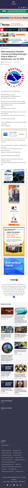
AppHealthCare (17, 450)
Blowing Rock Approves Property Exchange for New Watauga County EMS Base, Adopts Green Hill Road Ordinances (7, 358)
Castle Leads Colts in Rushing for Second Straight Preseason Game (6, 336)
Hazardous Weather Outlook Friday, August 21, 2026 (7, 390)
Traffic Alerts (21, 481)
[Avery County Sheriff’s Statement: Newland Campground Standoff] (21, 368)
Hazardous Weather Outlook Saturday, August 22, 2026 (6, 374)
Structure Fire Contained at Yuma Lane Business (7, 316)
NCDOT (18, 464)
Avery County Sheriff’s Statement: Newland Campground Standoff (20, 375)
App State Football (6, 452)
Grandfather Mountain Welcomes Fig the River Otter (20, 351)
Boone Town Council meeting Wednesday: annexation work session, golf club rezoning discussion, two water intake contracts (21, 319)
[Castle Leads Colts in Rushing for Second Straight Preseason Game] (7, 329)
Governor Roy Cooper (7, 459)
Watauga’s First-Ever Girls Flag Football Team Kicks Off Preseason (21, 335)
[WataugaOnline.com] (14, 3)
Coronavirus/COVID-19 (7, 457)
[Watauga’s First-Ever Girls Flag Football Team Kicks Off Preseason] (21, 329)
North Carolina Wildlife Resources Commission (12, 466)
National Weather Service (7, 62)
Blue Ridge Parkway (7, 455)
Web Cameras (14, 481)
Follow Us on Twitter (6, 408)
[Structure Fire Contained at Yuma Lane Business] (7, 311)
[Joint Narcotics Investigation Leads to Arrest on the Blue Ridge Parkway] (21, 383)
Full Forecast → (23, 45)
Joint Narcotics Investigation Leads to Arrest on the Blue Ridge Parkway (20, 390)
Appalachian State (6, 450)
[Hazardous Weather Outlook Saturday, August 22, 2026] (7, 367)
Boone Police (17, 455)
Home (3, 48)
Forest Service (19, 457)
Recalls (4, 469)
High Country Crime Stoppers (8, 462)
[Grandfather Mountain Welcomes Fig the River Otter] (21, 345)
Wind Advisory (19, 471)
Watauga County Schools (8, 471)
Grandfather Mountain (19, 459)
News (7, 48)
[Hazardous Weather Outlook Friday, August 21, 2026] (7, 383)
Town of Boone (12, 469)
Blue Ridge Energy (17, 452)
